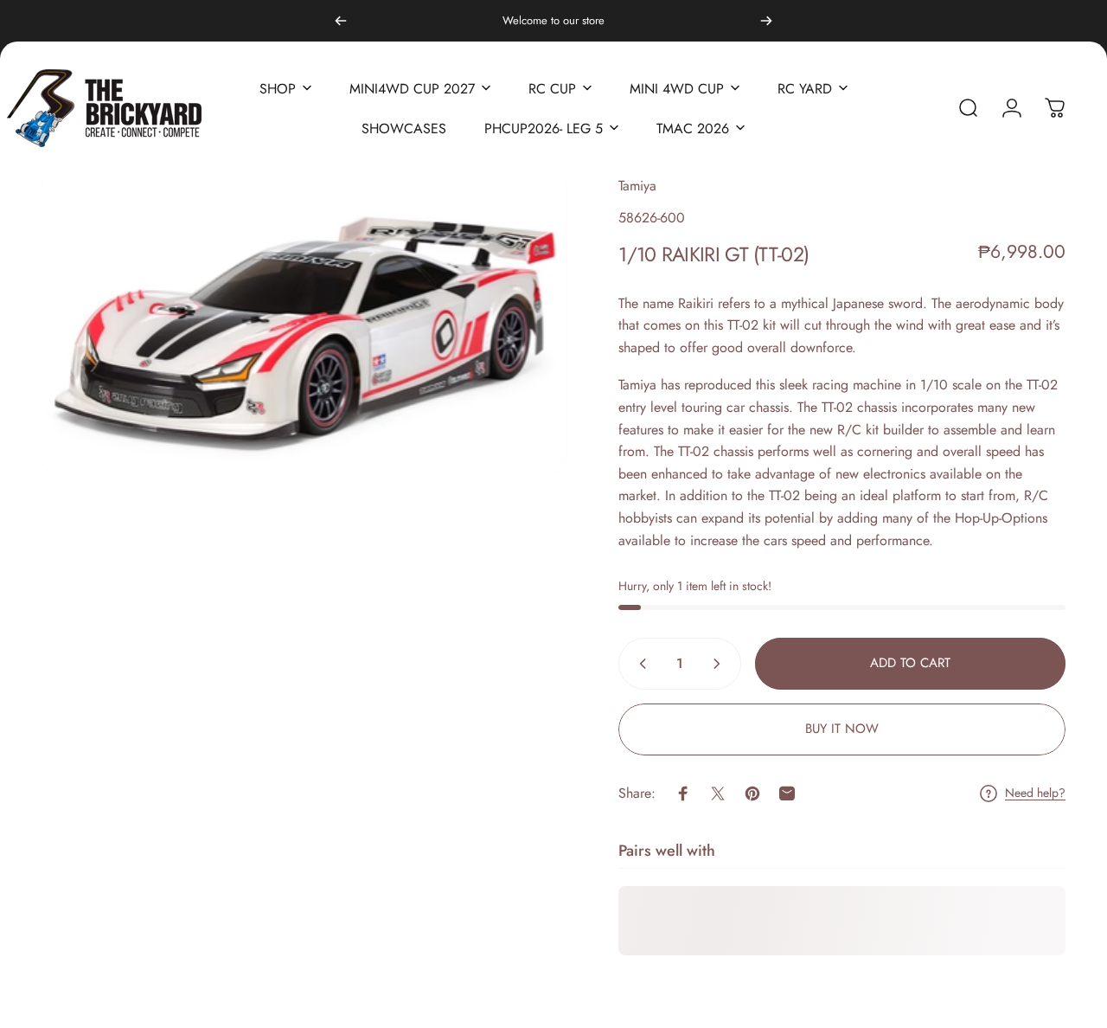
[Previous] (341, 21)
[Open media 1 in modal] (304, 323)
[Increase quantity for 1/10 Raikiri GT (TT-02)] (720, 664)
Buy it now (842, 728)
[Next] (766, 21)
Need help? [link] (1035, 793)
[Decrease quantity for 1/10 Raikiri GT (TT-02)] (639, 664)
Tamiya (637, 186)
